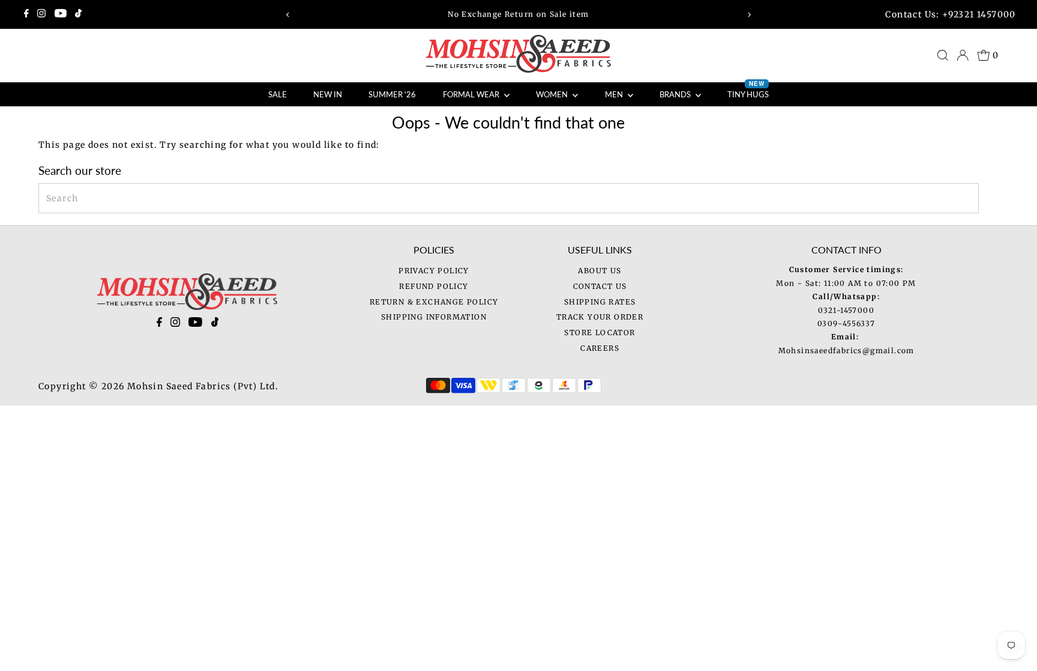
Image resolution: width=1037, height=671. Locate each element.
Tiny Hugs (748, 90)
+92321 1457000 (979, 14)
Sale (277, 94)
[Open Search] (942, 55)
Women (553, 94)
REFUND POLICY (433, 286)
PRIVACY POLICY (433, 270)
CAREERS (599, 348)
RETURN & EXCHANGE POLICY (434, 301)
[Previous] (287, 14)
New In (327, 94)
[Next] (749, 14)
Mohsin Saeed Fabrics (179, 386)
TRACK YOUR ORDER (599, 316)
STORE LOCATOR (599, 332)
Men (615, 94)
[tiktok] (215, 324)
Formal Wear (472, 94)
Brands (676, 94)
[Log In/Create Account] (962, 55)
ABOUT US (599, 270)
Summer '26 (392, 94)
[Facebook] (26, 14)
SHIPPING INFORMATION (434, 316)
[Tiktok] (78, 14)
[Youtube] (61, 14)
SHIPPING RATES (600, 301)
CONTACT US (600, 286)
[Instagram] (41, 14)
